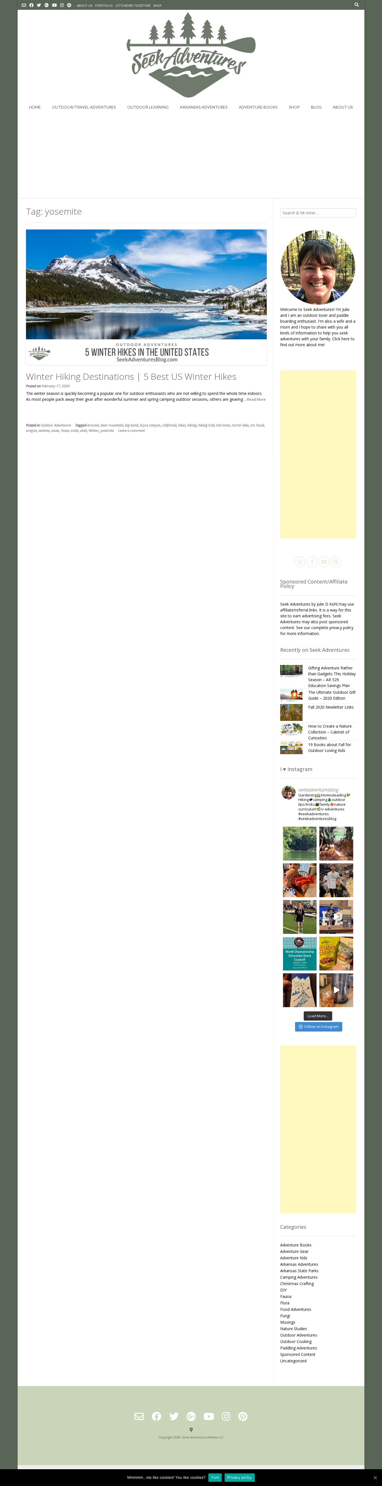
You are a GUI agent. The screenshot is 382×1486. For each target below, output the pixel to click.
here (345, 338)
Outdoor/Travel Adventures (84, 107)
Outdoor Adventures (56, 425)
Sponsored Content (297, 1354)
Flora (284, 1302)
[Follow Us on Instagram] (62, 5)
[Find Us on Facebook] (31, 5)
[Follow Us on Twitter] (39, 5)
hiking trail (206, 425)
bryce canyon (150, 425)
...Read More (255, 399)
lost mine (223, 425)
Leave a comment (131, 430)
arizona (93, 425)
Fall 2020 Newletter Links (331, 707)
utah (83, 430)
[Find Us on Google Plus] (46, 5)
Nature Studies (293, 1328)
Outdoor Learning (148, 107)
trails (74, 430)
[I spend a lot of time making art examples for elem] (300, 990)
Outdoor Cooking (296, 1341)
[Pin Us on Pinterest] (69, 5)
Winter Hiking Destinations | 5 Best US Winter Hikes (131, 376)
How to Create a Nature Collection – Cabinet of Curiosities (330, 731)
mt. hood (257, 425)
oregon (31, 430)
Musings (287, 1322)
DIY (283, 1290)
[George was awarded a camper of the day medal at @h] (300, 917)
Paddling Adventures (298, 1348)
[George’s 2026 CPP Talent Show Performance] (336, 917)
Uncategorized (293, 1360)
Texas (65, 430)
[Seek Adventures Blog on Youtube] (324, 562)
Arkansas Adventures (204, 107)
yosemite (107, 430)
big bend (131, 425)
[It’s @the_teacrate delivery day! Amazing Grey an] (336, 990)
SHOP (157, 5)
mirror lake (240, 425)
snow (55, 430)
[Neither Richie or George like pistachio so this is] (336, 954)
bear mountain (112, 425)
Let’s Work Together (132, 5)
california (169, 425)
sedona (44, 430)
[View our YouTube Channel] (54, 5)
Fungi (285, 1315)
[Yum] (375, 1477)
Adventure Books (258, 107)
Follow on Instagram (321, 1026)
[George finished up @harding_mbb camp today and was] (336, 880)
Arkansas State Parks (299, 1270)
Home (35, 107)
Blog (316, 107)
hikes (182, 425)
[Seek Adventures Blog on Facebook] (312, 562)
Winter (94, 430)
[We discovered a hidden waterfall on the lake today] (300, 844)
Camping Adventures (299, 1277)
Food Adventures (295, 1309)
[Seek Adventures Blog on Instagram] (300, 562)
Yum (215, 1477)
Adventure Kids (293, 1257)
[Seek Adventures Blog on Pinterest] (336, 562)
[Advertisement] (191, 156)
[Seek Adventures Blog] (191, 55)
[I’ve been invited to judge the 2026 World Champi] (300, 954)
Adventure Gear (294, 1251)
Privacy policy (239, 1477)
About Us (84, 5)
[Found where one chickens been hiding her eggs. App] (336, 844)
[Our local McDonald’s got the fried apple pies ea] (300, 880)
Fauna (285, 1296)
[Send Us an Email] (24, 5)
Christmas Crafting (297, 1283)
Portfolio (104, 5)
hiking (192, 425)
